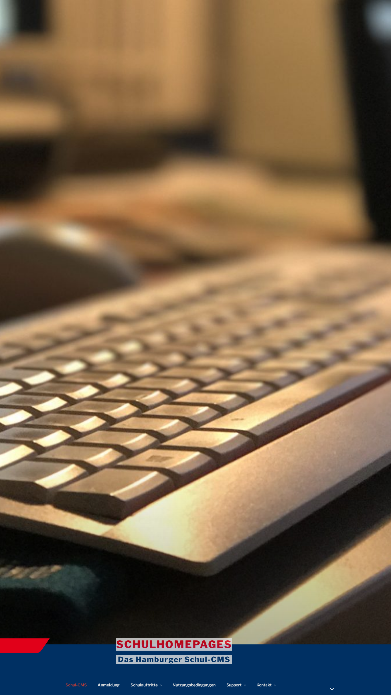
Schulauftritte (144, 684)
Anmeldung (109, 684)
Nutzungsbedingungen (194, 684)
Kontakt (264, 684)
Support (234, 684)
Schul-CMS (76, 684)
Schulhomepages (174, 644)
